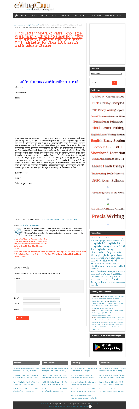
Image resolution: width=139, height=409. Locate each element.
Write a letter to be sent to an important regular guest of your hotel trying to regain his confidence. (83, 396)
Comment (17, 278)
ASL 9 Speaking (118, 238)
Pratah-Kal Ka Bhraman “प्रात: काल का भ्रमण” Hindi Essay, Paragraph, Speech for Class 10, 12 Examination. (26, 376)
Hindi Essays (65, 15)
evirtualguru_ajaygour (29, 225)
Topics (33, 15)
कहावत (121, 282)
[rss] (121, 6)
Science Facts (97, 276)
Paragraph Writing (116, 271)
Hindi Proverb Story (113, 266)
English (122, 241)
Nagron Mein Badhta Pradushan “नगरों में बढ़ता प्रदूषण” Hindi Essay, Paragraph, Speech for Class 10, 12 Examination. (26, 369)
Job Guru (111, 269)
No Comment (65, 219)
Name (16, 298)
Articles (112, 238)
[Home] (16, 15)
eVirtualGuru (45, 404)
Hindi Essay (103, 260)
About (23, 15)
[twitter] (117, 6)
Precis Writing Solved (107, 274)
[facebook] (114, 6)
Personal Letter (95, 274)
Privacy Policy (60, 406)
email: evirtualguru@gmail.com (77, 406)
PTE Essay (119, 274)
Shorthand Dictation (112, 15)
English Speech (109, 255)
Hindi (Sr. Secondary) (32, 25)
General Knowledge (110, 258)
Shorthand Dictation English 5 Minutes (101, 280)
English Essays (79, 15)
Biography (101, 240)
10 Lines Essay (103, 237)
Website (16, 309)
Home (15, 25)
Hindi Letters (73, 219)
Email (16, 304)
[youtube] (124, 6)
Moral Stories (97, 271)
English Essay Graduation (102, 250)
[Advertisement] (50, 64)
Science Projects (110, 277)
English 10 (98, 243)
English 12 (113, 243)
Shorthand (119, 277)
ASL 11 (94, 240)
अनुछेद (117, 283)
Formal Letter (95, 258)
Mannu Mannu (97, 322)
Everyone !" (94, 404)
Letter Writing (95, 15)
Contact (50, 406)
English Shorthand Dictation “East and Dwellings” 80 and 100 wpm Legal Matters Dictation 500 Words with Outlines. (112, 369)
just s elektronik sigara (100, 301)
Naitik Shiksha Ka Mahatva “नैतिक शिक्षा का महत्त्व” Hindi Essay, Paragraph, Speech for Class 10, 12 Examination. (26, 383)
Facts (121, 255)
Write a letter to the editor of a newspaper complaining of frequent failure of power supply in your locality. (82, 376)
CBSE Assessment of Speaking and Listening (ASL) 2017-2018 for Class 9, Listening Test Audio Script (107, 312)
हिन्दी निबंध (96, 285)
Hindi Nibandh (118, 263)
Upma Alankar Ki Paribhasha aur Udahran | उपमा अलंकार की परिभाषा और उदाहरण (108, 297)
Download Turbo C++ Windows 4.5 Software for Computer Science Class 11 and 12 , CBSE (108, 318)
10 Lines (94, 237)
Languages (21, 25)
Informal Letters (103, 269)
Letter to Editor (118, 269)
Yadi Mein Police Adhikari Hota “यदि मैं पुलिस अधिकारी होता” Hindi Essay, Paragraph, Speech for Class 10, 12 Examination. (25, 390)
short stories (109, 282)
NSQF (105, 272)
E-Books (54, 15)
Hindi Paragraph (98, 266)
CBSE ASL (44, 15)
